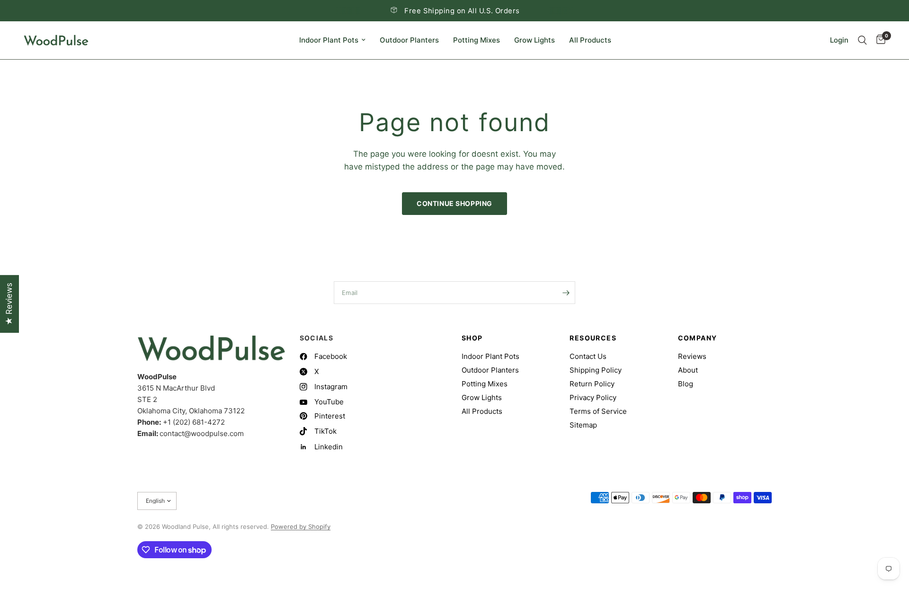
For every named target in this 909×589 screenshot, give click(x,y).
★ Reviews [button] (9, 304)
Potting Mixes (476, 40)
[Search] (862, 40)
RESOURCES (593, 338)
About (688, 370)
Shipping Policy (596, 370)
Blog (685, 383)
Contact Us (588, 356)
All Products (590, 40)
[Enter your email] (565, 292)
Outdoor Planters (409, 40)
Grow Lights (534, 40)
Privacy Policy (593, 397)
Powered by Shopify (300, 526)
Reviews (692, 356)
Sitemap (583, 424)
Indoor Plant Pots (328, 40)
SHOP (472, 338)
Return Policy (592, 383)
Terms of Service (598, 411)
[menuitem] (332, 40)
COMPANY (697, 338)
